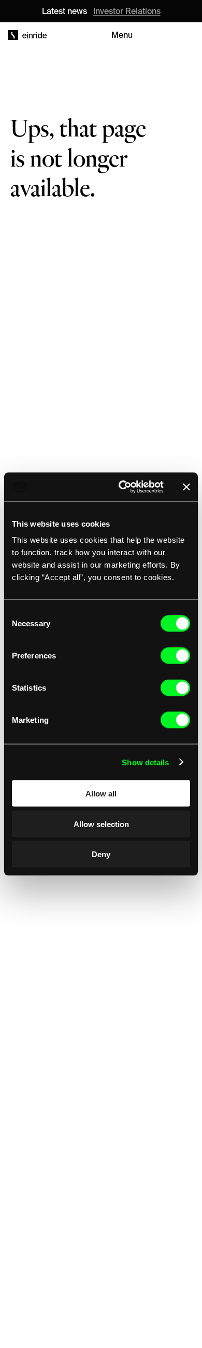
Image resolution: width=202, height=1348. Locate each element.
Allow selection (101, 823)
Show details (145, 762)
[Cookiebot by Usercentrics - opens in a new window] (122, 487)
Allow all (101, 793)
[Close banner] (186, 486)
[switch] (175, 656)
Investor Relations (127, 11)
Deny (101, 854)
